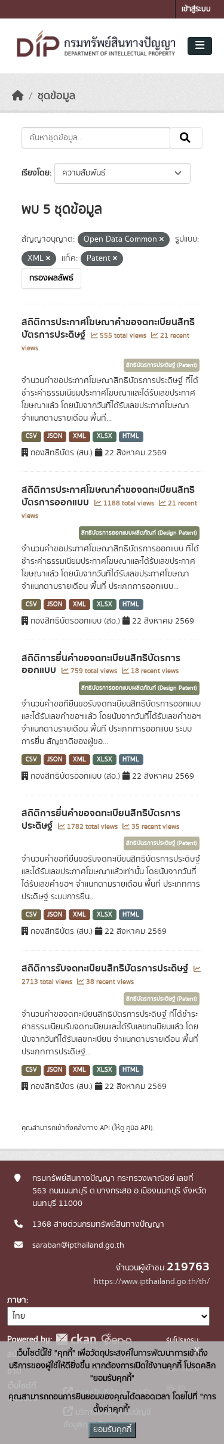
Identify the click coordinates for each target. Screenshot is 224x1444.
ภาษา (16, 1300)
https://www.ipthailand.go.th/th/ (152, 1282)
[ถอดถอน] (161, 240)
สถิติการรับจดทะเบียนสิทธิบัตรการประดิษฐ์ (106, 968)
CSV (31, 436)
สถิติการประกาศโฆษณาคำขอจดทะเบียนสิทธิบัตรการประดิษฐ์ (108, 328)
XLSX (104, 436)
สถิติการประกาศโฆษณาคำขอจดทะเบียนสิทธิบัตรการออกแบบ (108, 496)
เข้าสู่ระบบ (196, 9)
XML (79, 436)
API (105, 1127)
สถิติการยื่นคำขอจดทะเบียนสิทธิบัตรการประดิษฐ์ (101, 820)
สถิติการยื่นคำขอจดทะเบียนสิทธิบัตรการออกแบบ (101, 664)
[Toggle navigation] (200, 46)
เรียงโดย (36, 173)
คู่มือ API (138, 1127)
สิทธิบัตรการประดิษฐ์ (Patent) (161, 365)
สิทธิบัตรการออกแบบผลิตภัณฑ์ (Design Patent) (139, 533)
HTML (130, 436)
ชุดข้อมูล (56, 96)
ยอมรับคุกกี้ (112, 1430)
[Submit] (186, 138)
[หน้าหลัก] (18, 96)
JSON (54, 436)
